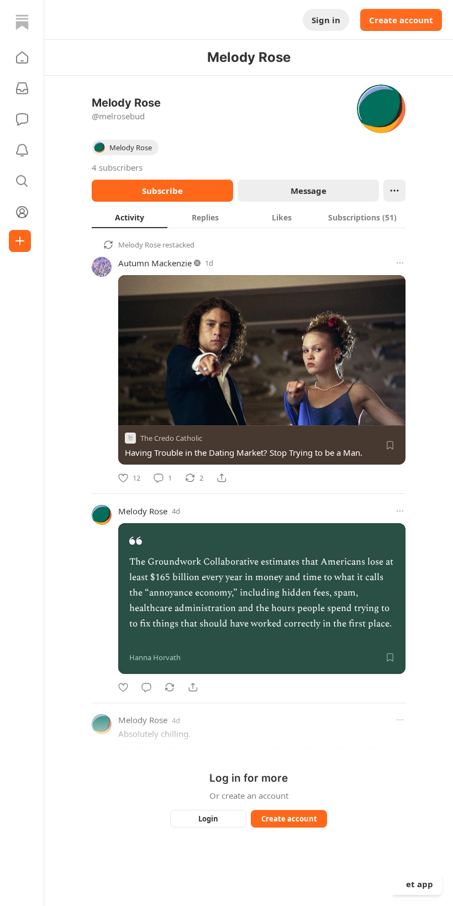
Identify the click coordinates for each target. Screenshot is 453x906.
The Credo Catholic (171, 438)
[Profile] (22, 212)
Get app (416, 883)
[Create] (20, 241)
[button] (22, 57)
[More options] (400, 263)
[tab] (129, 217)
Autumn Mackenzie (155, 262)
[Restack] (169, 687)
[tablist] (248, 217)
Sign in (326, 19)
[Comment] (146, 687)
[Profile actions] (394, 191)
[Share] (221, 478)
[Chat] (22, 119)
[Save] (390, 445)
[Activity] (22, 150)
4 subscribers (117, 167)
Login (208, 819)
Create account (401, 19)
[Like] (123, 687)
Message (308, 190)
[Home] (22, 22)
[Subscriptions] (22, 88)
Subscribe (162, 190)
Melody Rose (139, 245)
